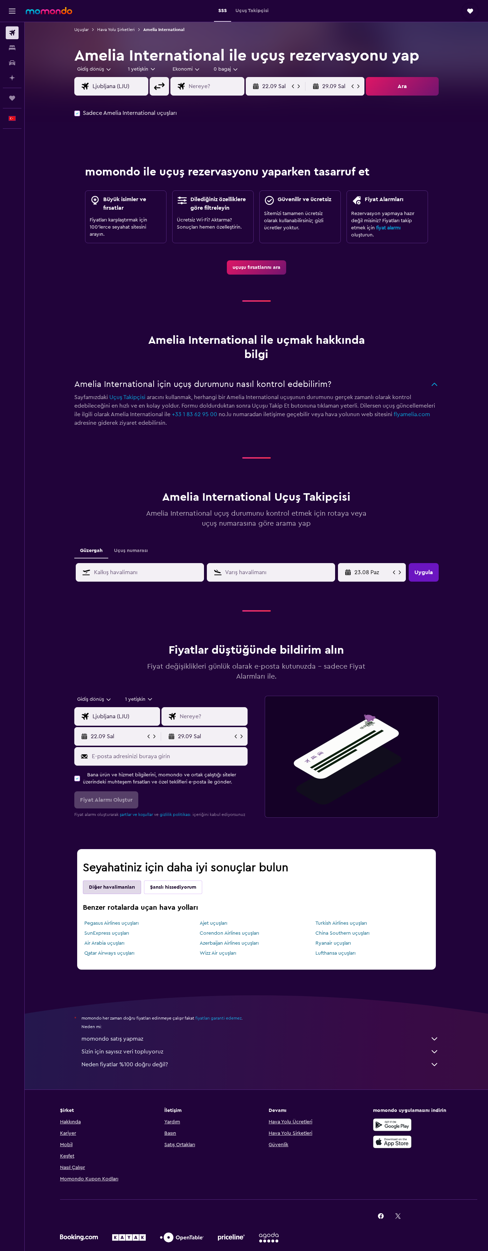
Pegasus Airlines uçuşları (111, 923)
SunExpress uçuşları (106, 933)
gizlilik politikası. (175, 814)
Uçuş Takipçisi (127, 397)
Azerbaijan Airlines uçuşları (229, 943)
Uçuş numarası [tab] (131, 550)
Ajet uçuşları (213, 923)
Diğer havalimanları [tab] (112, 887)
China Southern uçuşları (342, 933)
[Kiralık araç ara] (12, 63)
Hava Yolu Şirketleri (116, 29)
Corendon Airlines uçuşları (229, 933)
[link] (256, 267)
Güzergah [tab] (91, 550)
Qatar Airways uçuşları (109, 953)
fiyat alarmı (388, 227)
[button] (12, 11)
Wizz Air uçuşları (218, 953)
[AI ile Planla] (12, 78)
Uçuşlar (81, 29)
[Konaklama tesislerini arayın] (12, 48)
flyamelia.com (412, 414)
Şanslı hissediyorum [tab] (173, 887)
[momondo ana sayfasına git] (49, 10)
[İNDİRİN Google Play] (392, 1124)
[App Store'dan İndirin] (392, 1141)
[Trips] (12, 98)
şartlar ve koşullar (136, 814)
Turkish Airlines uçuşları (341, 923)
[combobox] (94, 69)
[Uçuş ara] (12, 33)
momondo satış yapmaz (112, 1039)
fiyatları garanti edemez (218, 1018)
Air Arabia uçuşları (104, 943)
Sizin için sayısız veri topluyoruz (122, 1052)
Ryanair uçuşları (333, 943)
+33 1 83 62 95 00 (194, 414)
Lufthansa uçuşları (335, 953)
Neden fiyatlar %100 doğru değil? (124, 1064)
